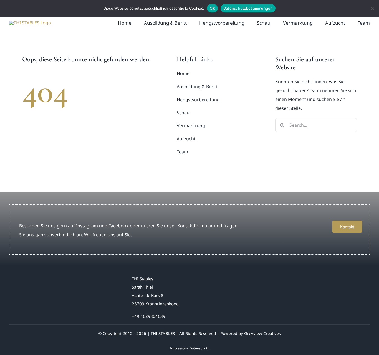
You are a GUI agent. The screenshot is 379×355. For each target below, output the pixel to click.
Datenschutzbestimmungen (248, 8)
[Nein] (372, 8)
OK (212, 8)
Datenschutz (199, 348)
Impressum (179, 348)
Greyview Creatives (262, 333)
